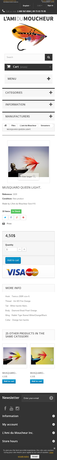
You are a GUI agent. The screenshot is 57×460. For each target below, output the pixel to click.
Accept (35, 456)
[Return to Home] (5, 126)
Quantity (9, 245)
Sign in (50, 5)
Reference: (7, 194)
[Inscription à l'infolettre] (28, 1)
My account (10, 424)
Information (15, 104)
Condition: (7, 199)
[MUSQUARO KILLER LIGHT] (42, 356)
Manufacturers (17, 116)
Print (9, 224)
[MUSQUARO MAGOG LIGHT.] (14, 356)
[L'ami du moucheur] (28, 34)
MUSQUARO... (9, 372)
